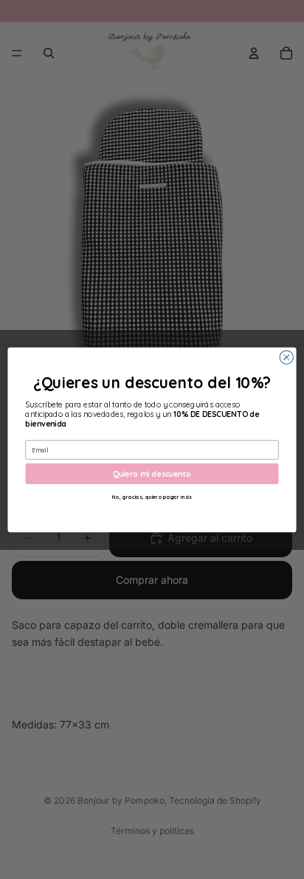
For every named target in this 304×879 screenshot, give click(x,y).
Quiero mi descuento (152, 473)
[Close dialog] (286, 357)
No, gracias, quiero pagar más (152, 497)
